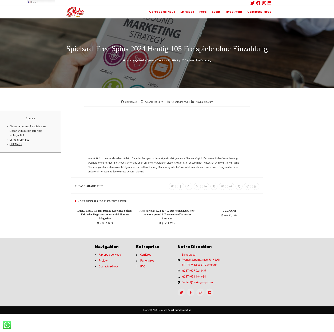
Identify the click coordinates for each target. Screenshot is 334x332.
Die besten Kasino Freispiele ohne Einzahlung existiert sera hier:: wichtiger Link (28, 131)
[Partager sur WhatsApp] (255, 186)
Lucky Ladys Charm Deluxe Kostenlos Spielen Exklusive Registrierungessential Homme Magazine (104, 214)
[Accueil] (124, 60)
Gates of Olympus (19, 139)
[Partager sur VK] (222, 186)
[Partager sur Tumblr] (239, 186)
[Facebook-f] (190, 292)
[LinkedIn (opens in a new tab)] (269, 3)
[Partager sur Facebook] (180, 186)
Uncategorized (180, 102)
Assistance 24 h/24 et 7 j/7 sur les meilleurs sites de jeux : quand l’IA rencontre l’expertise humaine (167, 214)
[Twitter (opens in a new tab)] (253, 3)
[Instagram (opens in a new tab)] (265, 3)
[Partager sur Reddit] (230, 186)
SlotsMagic (16, 144)
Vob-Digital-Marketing (181, 310)
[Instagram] (200, 292)
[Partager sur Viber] (213, 186)
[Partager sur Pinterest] (197, 186)
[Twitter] (181, 292)
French (34, 2)
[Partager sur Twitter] (172, 186)
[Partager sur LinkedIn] (205, 186)
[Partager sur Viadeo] (247, 186)
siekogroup (131, 102)
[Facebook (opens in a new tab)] (259, 3)
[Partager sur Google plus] (188, 186)
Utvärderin (229, 210)
